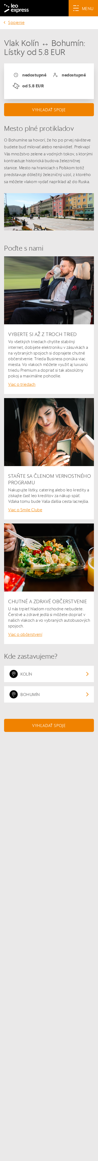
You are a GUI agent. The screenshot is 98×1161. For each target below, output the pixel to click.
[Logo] (16, 8)
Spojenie (16, 22)
